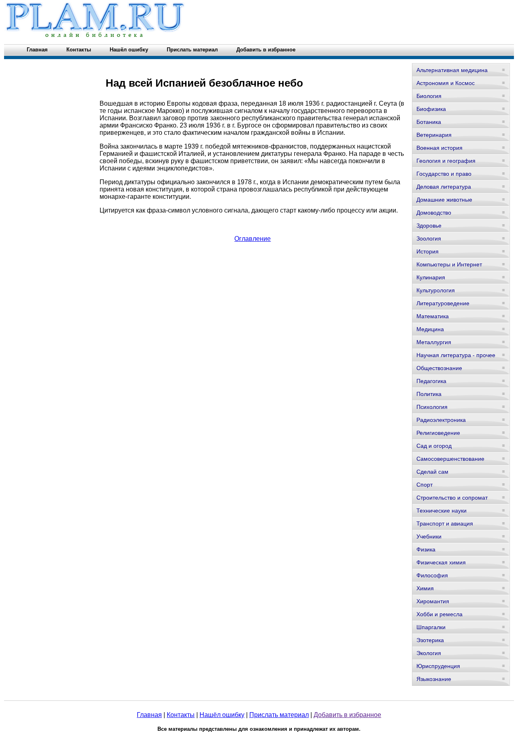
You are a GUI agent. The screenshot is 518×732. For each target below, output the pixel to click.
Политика (429, 394)
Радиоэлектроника (441, 420)
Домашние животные (444, 199)
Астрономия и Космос (445, 83)
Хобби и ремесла (439, 614)
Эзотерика (430, 640)
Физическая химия (441, 562)
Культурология (435, 290)
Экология (428, 653)
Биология (429, 96)
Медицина (430, 329)
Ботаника (428, 122)
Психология (432, 407)
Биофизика (431, 109)
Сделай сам (432, 471)
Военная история (439, 148)
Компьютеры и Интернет (449, 264)
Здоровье (429, 225)
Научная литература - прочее (455, 355)
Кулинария (430, 277)
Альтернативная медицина (452, 70)
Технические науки (441, 510)
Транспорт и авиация (444, 523)
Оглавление (252, 238)
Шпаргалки (431, 627)
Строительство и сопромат (452, 497)
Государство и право (443, 173)
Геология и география (446, 160)
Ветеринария (434, 135)
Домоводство (433, 212)
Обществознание (439, 368)
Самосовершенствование (450, 458)
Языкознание (433, 679)
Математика (432, 316)
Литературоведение (442, 303)
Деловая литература (443, 186)
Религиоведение (438, 433)
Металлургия (433, 342)
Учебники (429, 536)
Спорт (424, 484)
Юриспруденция (438, 666)
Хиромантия (432, 601)
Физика (425, 549)
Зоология (428, 238)
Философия (432, 575)
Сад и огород (434, 446)
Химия (425, 588)
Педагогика (431, 381)
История (427, 251)
